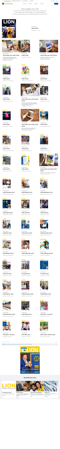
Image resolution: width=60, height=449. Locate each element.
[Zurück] (3, 342)
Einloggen (53, 0)
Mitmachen (36, 3)
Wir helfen (30, 3)
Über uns (24, 3)
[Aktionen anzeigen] (57, 342)
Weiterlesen (4, 395)
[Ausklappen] (34, 372)
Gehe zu (17, 397)
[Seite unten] (31, 372)
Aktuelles (41, 3)
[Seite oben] (30, 372)
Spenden (56, 3)
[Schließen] (56, 344)
